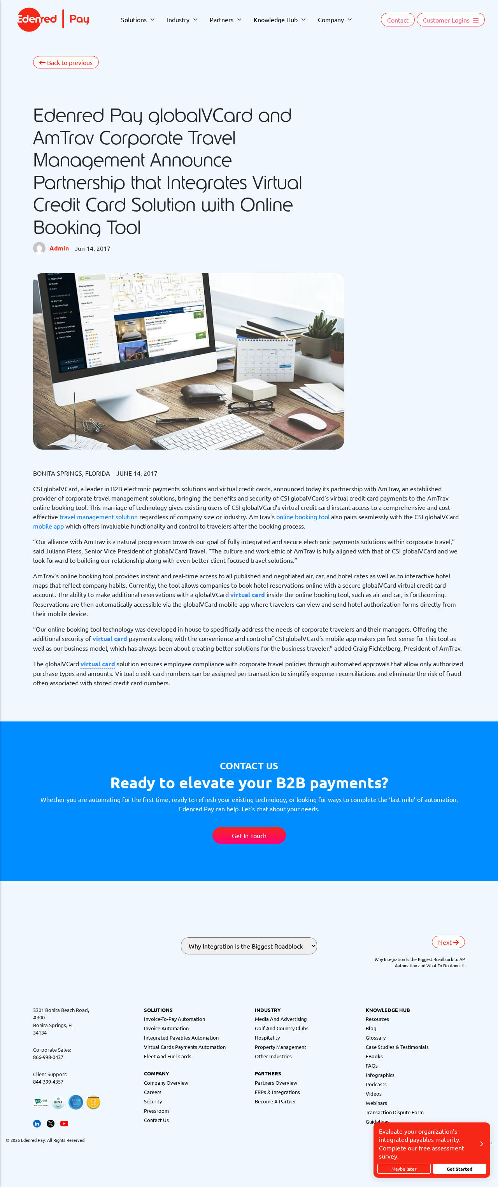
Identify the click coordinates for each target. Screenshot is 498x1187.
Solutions (134, 19)
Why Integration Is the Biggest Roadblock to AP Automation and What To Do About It (420, 962)
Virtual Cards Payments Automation (185, 1046)
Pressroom (156, 1110)
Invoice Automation (166, 1028)
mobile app (48, 526)
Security (153, 1101)
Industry (178, 19)
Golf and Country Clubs (282, 1028)
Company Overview (166, 1082)
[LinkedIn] (37, 1123)
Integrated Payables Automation (181, 1037)
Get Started (459, 1169)
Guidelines (377, 1121)
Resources (377, 1018)
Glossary (376, 1037)
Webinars (376, 1102)
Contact (398, 20)
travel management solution (99, 516)
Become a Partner (275, 1101)
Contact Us (156, 1120)
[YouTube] (64, 1123)
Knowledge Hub (276, 19)
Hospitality (267, 1037)
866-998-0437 (48, 1057)
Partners (221, 19)
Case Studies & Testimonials (397, 1046)
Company (331, 19)
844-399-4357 (48, 1081)
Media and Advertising (281, 1018)
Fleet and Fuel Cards (167, 1056)
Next (445, 942)
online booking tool (303, 516)
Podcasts (376, 1084)
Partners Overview (276, 1082)
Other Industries (273, 1056)
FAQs (372, 1065)
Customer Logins (447, 20)
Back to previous (69, 62)
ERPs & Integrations (277, 1092)
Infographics (380, 1074)
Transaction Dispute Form (395, 1112)
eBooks (374, 1056)
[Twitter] (50, 1123)
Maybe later (404, 1169)
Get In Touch (249, 835)
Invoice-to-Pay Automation (174, 1018)
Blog (371, 1028)
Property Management (280, 1046)
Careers (152, 1092)
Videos (374, 1093)
